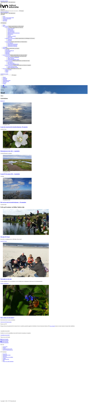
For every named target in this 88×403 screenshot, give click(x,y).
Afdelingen (10, 39)
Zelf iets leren (7, 56)
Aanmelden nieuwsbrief (5, 335)
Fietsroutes (7, 52)
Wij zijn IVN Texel (5, 237)
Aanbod (2, 73)
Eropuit (4, 347)
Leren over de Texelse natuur (8, 17)
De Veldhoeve (10, 42)
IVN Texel (5, 20)
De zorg (9, 35)
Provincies (10, 40)
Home (4, 16)
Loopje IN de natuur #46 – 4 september (10, 174)
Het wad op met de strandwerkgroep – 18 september (13, 202)
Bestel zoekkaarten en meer (13, 67)
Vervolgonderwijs (11, 30)
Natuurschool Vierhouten (12, 46)
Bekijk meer (10, 37)
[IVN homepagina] (10, 8)
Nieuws (4, 77)
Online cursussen (11, 58)
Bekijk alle (2, 100)
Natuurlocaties (8, 41)
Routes (4, 48)
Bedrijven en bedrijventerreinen (14, 32)
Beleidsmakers (10, 34)
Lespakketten (10, 61)
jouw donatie (52, 326)
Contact (6, 71)
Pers (3, 360)
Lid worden (6, 73)
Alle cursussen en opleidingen (13, 57)
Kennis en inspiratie (9, 65)
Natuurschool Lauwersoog (13, 44)
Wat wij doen (5, 26)
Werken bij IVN (8, 69)
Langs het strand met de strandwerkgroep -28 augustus (14, 127)
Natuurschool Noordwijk (12, 45)
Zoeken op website (4, 10)
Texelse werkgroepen (7, 18)
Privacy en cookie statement (8, 361)
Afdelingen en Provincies (10, 38)
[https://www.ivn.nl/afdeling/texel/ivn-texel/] (26, 234)
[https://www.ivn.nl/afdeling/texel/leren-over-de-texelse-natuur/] (26, 315)
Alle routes (7, 49)
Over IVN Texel (3, 241)
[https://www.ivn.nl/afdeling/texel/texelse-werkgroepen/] (26, 276)
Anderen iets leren (8, 60)
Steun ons (5, 356)
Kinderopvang (10, 29)
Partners (6, 70)
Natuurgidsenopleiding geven (13, 64)
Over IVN (5, 68)
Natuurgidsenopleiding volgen (13, 59)
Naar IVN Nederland (4, 12)
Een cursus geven (11, 62)
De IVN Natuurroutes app (8, 349)
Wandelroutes (7, 51)
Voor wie (7, 27)
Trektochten (7, 53)
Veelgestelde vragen (6, 80)
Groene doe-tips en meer (12, 66)
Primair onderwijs (11, 28)
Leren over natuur (6, 54)
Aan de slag (5, 346)
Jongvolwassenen (11, 31)
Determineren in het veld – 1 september (10, 151)
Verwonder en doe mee (6, 279)
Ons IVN (4, 82)
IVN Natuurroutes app (9, 50)
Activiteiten (5, 19)
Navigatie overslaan (4, 0)
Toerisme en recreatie (12, 36)
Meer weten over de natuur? (7, 317)
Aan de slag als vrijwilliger (8, 357)
